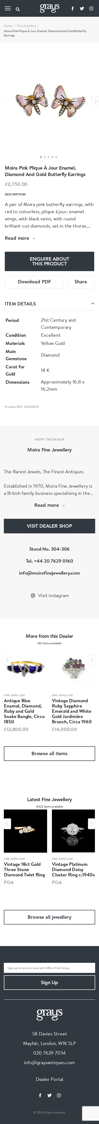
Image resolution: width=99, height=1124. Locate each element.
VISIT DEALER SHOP (49, 526)
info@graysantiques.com (49, 1062)
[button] (41, 157)
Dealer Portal (49, 1079)
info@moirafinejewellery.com (49, 573)
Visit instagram (53, 595)
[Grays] (49, 1014)
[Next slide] (95, 101)
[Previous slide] (3, 101)
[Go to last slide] (7, 660)
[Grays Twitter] (82, 8)
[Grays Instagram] (91, 8)
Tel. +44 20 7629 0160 (49, 561)
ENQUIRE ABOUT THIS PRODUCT (49, 262)
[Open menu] (8, 8)
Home (8, 25)
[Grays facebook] (72, 8)
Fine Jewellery (26, 25)
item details (20, 303)
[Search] (17, 8)
